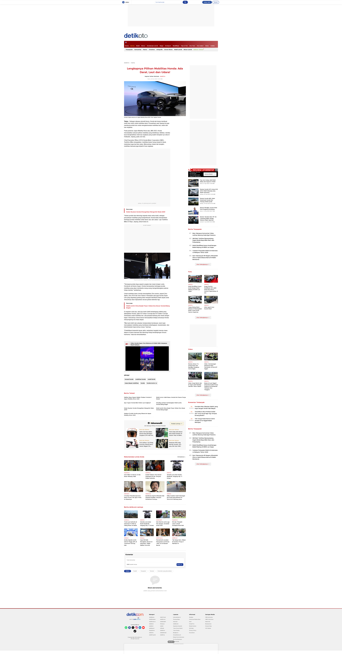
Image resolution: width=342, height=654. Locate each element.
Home (127, 46)
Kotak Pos (191, 623)
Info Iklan (191, 628)
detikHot (151, 626)
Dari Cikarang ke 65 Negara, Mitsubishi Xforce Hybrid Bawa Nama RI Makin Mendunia (205, 257)
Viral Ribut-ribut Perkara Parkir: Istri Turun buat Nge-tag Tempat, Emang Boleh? (206, 413)
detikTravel (163, 617)
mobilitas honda (140, 379)
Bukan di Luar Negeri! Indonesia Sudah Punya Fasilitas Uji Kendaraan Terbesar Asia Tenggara (211, 386)
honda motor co (152, 383)
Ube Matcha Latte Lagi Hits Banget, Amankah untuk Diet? (162, 523)
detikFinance (152, 621)
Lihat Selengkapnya (202, 264)
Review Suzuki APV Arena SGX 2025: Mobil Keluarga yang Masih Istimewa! (209, 191)
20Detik (162, 628)
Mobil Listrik (178, 49)
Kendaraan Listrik (152, 46)
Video (207, 46)
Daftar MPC (207, 2)
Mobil (138, 46)
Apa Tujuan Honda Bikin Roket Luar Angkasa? (137, 402)
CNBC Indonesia (209, 619)
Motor (143, 46)
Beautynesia (208, 623)
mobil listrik (151, 379)
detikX (161, 626)
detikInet (151, 623)
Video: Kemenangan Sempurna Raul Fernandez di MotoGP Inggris (210, 366)
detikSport (151, 628)
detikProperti (152, 635)
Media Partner (192, 626)
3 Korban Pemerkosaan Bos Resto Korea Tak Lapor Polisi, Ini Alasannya (133, 497)
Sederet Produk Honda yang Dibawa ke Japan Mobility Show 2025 (137, 414)
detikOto (126, 62)
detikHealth (163, 621)
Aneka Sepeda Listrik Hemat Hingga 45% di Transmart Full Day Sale (130, 542)
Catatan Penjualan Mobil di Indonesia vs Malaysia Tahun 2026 (204, 251)
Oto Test (192, 46)
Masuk (216, 2)
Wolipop (162, 623)
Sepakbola (152, 630)
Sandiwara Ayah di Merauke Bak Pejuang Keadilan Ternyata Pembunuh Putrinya (154, 497)
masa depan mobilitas (132, 383)
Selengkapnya (181, 456)
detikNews (151, 617)
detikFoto (162, 630)
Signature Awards (177, 626)
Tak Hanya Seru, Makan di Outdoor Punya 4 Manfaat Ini (179, 541)
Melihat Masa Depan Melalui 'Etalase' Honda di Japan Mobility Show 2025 (137, 398)
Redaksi (191, 617)
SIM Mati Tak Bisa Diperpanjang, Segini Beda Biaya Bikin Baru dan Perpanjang (203, 240)
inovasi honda (129, 379)
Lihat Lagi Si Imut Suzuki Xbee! (209, 307)
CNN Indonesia (209, 617)
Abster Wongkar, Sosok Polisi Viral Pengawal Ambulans (208, 208)
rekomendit (176, 641)
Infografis (159, 49)
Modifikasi (176, 46)
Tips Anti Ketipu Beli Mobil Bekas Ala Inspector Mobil (208, 180)
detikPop (162, 635)
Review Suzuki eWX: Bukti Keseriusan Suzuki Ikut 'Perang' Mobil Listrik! (207, 200)
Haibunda (207, 621)
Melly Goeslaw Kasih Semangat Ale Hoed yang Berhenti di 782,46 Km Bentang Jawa (176, 497)
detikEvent (175, 623)
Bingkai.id (175, 632)
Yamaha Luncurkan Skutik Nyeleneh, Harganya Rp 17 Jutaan (174, 476)
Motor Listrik (188, 49)
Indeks (213, 46)
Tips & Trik (184, 46)
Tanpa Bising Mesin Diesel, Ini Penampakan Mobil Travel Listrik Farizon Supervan (195, 309)
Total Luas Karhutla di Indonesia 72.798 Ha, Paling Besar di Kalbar (130, 523)
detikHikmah (163, 632)
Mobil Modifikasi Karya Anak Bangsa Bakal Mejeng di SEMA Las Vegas (204, 246)
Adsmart (175, 621)
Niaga (161, 46)
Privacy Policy (192, 630)
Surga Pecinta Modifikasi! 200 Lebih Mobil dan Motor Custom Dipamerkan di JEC (211, 290)
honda (143, 383)
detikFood (162, 619)
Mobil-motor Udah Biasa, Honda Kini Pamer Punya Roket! (171, 398)
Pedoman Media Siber (194, 619)
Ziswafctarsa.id (177, 635)
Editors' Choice (198, 49)
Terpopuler (129, 49)
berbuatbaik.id (177, 617)
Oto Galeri (200, 46)
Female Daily (208, 626)
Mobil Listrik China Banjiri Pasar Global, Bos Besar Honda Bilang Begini (148, 307)
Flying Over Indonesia (178, 637)
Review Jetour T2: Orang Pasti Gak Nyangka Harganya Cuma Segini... (193, 366)
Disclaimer (192, 632)
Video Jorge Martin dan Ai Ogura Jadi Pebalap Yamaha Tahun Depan (195, 384)
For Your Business (177, 639)
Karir (190, 621)
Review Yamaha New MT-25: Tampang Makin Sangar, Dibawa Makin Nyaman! (208, 218)
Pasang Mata (176, 619)
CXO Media (208, 628)
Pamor (145, 49)
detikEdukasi (152, 619)
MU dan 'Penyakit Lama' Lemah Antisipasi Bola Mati (178, 523)
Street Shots (168, 49)
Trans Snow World (177, 628)
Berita (132, 46)
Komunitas (137, 49)
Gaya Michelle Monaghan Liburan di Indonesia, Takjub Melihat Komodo (146, 542)
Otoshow (152, 49)
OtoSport (168, 46)
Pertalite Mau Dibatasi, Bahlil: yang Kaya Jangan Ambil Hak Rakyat (206, 407)
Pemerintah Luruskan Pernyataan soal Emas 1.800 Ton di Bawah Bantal (162, 542)
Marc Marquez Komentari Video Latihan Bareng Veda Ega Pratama (203, 234)
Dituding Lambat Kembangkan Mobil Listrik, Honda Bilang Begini (169, 403)
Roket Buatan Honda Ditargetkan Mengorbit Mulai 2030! (145, 212)
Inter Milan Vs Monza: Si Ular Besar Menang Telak (132, 475)
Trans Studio (176, 630)
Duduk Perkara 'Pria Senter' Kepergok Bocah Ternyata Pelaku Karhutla (153, 476)
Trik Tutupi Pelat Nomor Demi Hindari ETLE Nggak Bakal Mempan (205, 420)
